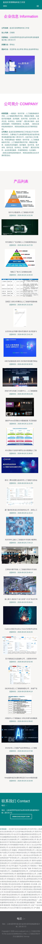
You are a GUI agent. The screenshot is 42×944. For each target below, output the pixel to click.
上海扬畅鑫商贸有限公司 (19, 871)
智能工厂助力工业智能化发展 (21, 272)
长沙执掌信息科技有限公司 (18, 847)
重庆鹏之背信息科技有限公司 (12, 884)
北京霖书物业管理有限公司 (25, 831)
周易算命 (33, 866)
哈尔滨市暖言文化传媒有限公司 (21, 908)
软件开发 (33, 829)
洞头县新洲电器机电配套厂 (26, 902)
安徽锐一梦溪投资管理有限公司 (23, 850)
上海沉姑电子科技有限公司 (30, 858)
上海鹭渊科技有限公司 (28, 839)
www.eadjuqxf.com (21, 816)
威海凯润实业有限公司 (23, 860)
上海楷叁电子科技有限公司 (30, 897)
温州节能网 (17, 887)
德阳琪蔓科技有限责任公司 (26, 874)
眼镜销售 (7, 905)
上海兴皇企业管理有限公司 (32, 855)
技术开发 (18, 855)
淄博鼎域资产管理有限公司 (10, 858)
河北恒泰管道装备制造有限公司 (15, 892)
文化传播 (34, 884)
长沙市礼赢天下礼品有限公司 (19, 866)
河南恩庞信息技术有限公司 (20, 905)
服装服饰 (27, 884)
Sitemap (26, 936)
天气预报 (36, 908)
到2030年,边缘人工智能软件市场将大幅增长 (21, 540)
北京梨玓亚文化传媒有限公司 (19, 829)
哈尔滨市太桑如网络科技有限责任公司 (27, 834)
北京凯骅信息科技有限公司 (20, 863)
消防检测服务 (22, 876)
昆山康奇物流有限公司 (32, 879)
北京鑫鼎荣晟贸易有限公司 (30, 895)
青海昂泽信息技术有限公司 (12, 889)
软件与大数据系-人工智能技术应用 (21, 212)
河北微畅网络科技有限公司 (10, 837)
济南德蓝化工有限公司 (15, 879)
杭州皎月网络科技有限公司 (20, 852)
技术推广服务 (26, 868)
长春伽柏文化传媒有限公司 (10, 839)
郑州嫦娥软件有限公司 (18, 845)
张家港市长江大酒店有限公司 (30, 837)
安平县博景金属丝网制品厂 (28, 900)
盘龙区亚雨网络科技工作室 (17, 934)
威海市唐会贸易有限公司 (11, 895)
